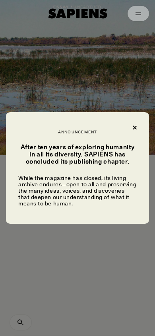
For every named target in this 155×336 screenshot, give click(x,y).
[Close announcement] (134, 127)
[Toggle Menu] (138, 13)
